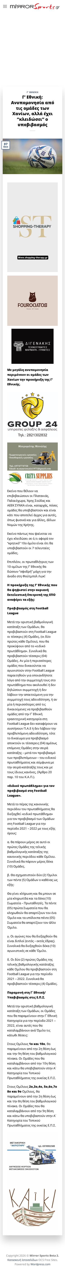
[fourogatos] (32, 300)
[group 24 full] (32, 414)
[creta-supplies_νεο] (32, 479)
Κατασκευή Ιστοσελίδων (22, 1260)
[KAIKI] (32, 1206)
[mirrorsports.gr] (35, 6)
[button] (5, 6)
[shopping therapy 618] (32, 227)
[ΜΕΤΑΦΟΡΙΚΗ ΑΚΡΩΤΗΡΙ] (32, 1157)
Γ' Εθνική (32, 92)
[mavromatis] (32, 456)
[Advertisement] (32, 46)
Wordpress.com (40, 1264)
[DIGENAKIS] (32, 346)
